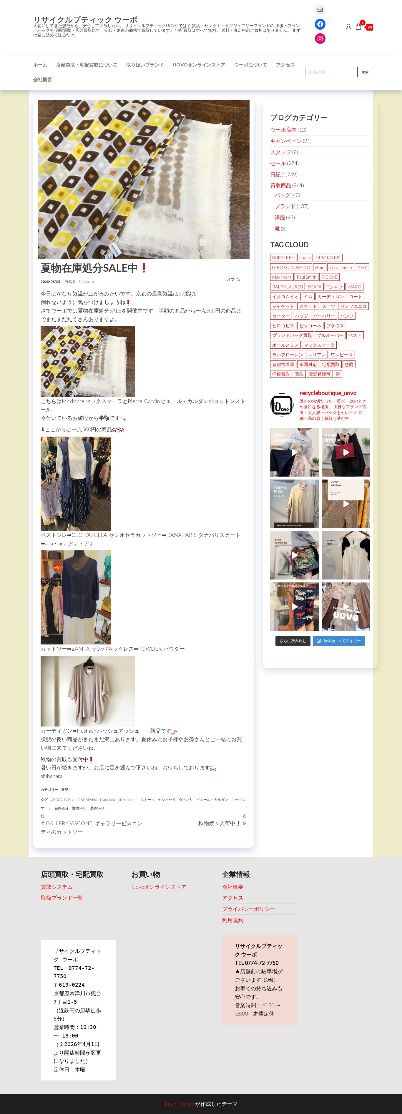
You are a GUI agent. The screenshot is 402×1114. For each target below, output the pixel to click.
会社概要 (42, 79)
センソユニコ (353, 306)
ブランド (285, 206)
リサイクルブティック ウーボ (85, 19)
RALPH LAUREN (287, 286)
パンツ (346, 315)
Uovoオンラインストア (199, 64)
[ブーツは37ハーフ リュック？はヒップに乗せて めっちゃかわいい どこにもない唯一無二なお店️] (294, 606)
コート (355, 296)
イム (308, 296)
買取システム (57, 886)
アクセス (285, 64)
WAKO (354, 286)
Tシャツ (335, 286)
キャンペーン (286, 141)
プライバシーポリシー (248, 909)
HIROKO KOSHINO (291, 267)
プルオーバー (330, 335)
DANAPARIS (87, 799)
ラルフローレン (287, 354)
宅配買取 (331, 364)
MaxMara (107, 799)
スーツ (328, 306)
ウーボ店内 (283, 129)
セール (278, 163)
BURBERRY (283, 257)
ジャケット (283, 306)
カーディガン (331, 296)
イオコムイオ (285, 296)
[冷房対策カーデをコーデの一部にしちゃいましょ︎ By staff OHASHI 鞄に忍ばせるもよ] (346, 504)
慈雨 (349, 364)
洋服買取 (281, 374)
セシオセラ (167, 799)
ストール (148, 799)
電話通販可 (320, 374)
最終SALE (97, 808)
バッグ (282, 195)
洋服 (280, 217)
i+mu (319, 267)
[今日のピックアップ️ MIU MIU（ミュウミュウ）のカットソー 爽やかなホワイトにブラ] (346, 555)
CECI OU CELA (62, 799)
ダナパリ (186, 799)
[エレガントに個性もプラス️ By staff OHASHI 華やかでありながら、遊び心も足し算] (346, 452)
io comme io (340, 267)
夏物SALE (79, 808)
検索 (365, 72)
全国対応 (308, 364)
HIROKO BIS (328, 257)
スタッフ (280, 152)
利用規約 (232, 920)
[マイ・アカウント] (348, 26)
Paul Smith (306, 277)
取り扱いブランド (145, 64)
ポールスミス (285, 345)
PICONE (329, 277)
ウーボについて (250, 64)
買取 (299, 374)
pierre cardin (127, 799)
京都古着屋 (283, 364)
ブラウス (335, 325)
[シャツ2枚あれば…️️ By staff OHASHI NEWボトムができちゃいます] (294, 452)
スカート (308, 306)
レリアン (317, 354)
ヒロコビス (283, 325)
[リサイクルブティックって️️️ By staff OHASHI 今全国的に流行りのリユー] (346, 606)
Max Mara (282, 277)
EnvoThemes (179, 1103)
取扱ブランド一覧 (62, 897)
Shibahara (86, 281)
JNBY (362, 267)
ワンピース (342, 354)
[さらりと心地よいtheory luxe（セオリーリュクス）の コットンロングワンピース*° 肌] (294, 504)
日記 (64, 789)
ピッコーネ (310, 325)
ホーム (40, 64)
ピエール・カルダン (212, 799)
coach (305, 257)
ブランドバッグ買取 (292, 335)
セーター (281, 315)
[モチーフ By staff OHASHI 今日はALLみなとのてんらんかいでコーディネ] (294, 555)
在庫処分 (61, 808)
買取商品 (280, 185)
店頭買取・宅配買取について (86, 64)
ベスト (355, 335)
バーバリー (324, 315)
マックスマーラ (319, 345)
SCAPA (315, 286)
